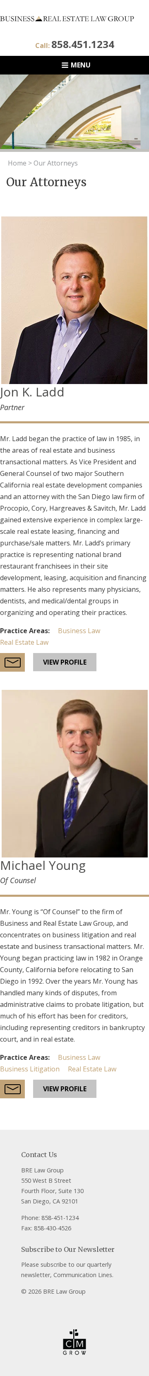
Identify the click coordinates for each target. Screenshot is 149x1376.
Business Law (79, 630)
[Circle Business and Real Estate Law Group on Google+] (56, 1308)
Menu (81, 65)
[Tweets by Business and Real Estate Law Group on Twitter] (41, 1308)
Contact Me (12, 662)
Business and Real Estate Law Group (74, 18)
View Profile (65, 662)
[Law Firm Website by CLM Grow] (74, 1342)
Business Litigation (30, 1068)
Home (17, 163)
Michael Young (43, 865)
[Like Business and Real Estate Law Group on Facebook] (26, 1308)
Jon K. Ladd (32, 391)
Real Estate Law (24, 642)
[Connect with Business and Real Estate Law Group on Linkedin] (70, 1308)
